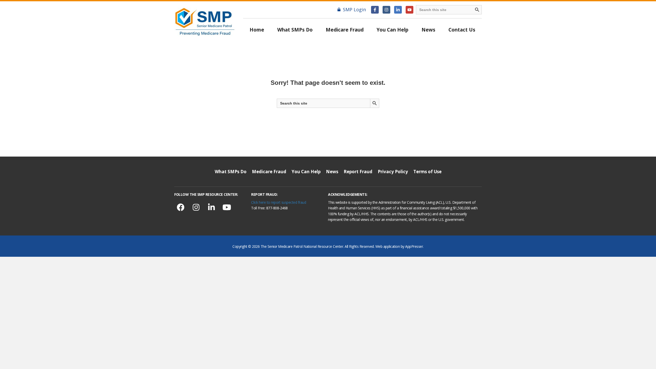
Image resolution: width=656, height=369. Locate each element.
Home (257, 29)
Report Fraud (358, 172)
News (428, 29)
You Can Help (392, 29)
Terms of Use (427, 172)
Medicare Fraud (345, 29)
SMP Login (354, 9)
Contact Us (461, 29)
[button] (375, 10)
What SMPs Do (295, 29)
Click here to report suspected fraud (278, 202)
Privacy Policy (393, 172)
